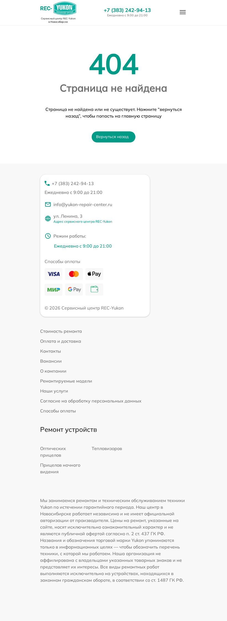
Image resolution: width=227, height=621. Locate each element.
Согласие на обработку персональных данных (90, 401)
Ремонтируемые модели (66, 381)
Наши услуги (54, 391)
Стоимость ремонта (61, 331)
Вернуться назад (112, 136)
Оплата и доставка (60, 341)
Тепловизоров (107, 448)
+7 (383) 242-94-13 (127, 10)
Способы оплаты (58, 411)
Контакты (50, 351)
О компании (53, 371)
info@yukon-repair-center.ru (82, 204)
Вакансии (51, 361)
